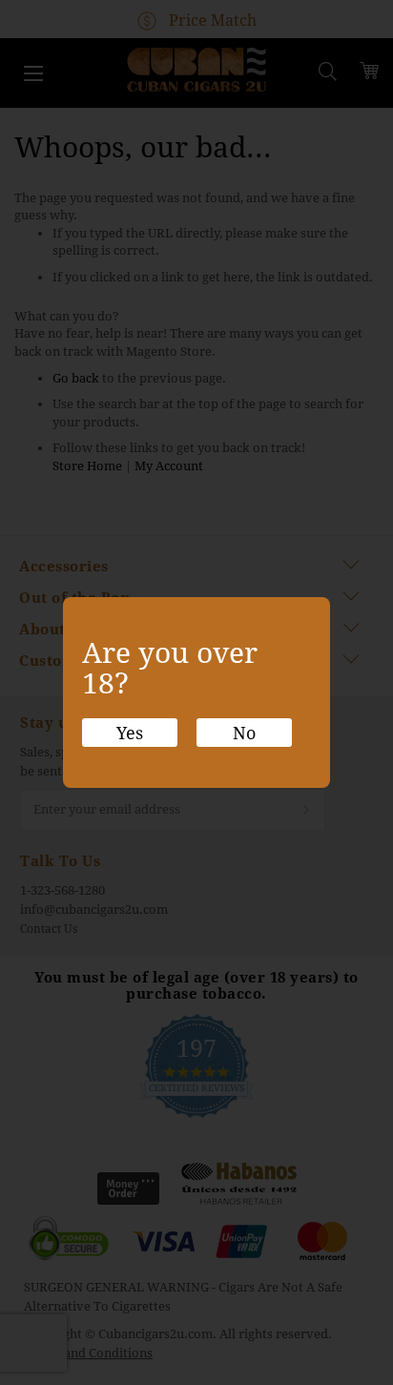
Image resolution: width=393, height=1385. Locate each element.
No (244, 733)
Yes (129, 733)
